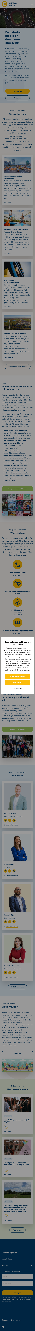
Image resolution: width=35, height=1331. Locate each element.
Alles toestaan (17, 682)
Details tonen (17, 688)
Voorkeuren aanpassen (17, 676)
